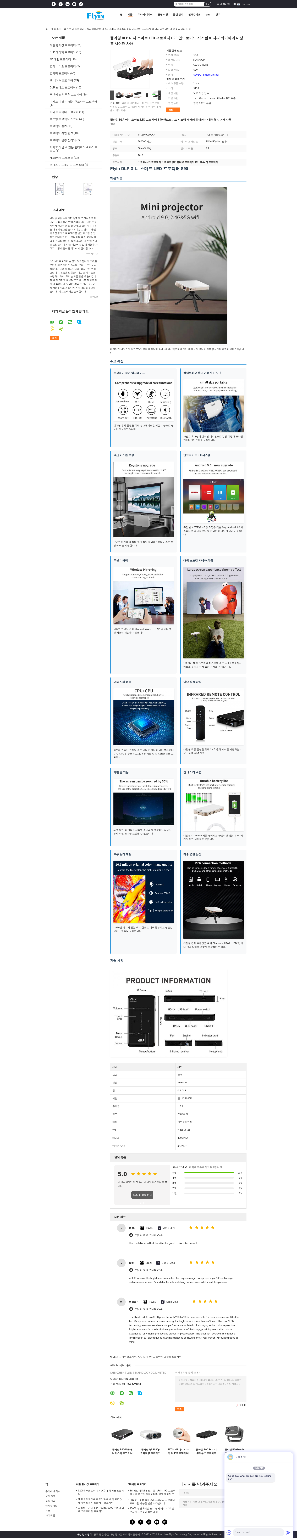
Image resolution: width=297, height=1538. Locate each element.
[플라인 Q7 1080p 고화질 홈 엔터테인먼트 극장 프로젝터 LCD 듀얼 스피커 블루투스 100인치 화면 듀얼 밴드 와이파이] (150, 1434)
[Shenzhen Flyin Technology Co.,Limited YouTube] (74, 4)
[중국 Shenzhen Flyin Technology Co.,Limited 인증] (59, 189)
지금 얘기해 (223, 4)
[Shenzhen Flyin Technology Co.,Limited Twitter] (60, 4)
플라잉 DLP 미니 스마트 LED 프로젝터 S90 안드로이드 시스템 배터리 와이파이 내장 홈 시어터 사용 (135, 107)
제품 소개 (56, 28)
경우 (218, 14)
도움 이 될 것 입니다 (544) (149, 1235)
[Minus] (288, 1457)
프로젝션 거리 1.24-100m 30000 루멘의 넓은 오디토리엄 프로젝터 (101, 1509)
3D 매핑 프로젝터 (60, 59)
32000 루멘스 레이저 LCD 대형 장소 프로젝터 (101, 1492)
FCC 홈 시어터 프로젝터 (150, 1356)
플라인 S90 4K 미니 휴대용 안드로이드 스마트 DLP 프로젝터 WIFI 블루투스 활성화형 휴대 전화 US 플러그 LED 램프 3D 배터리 (206, 1451)
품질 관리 (178, 14)
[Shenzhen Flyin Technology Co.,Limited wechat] (72, 322)
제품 (130, 14)
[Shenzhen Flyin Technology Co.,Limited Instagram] (81, 4)
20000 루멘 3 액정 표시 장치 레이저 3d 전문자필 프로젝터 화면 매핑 (152, 1510)
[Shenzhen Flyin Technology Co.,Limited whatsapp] (63, 322)
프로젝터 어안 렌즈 (61, 133)
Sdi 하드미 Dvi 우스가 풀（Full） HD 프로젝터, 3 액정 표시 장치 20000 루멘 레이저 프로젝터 (152, 1492)
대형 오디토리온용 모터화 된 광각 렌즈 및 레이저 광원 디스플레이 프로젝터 (100, 1501)
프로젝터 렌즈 (58, 126)
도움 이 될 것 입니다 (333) (149, 1270)
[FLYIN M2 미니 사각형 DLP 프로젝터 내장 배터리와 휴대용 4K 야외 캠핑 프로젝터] (178, 1434)
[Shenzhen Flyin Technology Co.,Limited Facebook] (54, 4)
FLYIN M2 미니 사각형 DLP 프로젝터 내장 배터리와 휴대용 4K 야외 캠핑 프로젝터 (178, 1451)
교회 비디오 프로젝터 (63, 66)
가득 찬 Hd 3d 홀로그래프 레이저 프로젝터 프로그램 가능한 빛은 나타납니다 (152, 1501)
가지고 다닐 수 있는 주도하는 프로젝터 (73, 101)
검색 (207, 4)
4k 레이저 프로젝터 (61, 157)
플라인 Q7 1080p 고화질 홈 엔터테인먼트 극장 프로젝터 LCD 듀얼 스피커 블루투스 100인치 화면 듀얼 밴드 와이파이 (150, 1451)
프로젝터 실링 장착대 (63, 140)
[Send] (288, 1532)
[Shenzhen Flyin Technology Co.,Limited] (90, 15)
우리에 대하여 (145, 14)
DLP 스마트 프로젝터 (63, 87)
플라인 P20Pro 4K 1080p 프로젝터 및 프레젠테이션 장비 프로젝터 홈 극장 (234, 1451)
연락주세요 (194, 14)
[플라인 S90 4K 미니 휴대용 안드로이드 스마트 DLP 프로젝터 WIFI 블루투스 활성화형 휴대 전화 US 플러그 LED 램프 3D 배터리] (206, 1434)
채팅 (171, 110)
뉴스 (208, 14)
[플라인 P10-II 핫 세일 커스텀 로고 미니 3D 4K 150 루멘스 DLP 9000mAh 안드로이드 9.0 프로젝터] (122, 1434)
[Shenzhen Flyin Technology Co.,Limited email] (54, 322)
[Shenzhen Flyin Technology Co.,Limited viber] (54, 328)
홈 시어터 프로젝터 (74, 28)
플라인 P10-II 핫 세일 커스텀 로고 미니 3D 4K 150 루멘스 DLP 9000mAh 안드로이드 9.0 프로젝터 (122, 1451)
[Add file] (229, 1532)
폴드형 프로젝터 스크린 (64, 119)
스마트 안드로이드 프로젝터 (67, 164)
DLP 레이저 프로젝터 (63, 52)
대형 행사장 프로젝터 (63, 45)
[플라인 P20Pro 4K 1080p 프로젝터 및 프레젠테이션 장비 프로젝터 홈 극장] (234, 1434)
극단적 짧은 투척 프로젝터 (66, 94)
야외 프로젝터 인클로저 (64, 112)
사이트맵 (50, 1515)
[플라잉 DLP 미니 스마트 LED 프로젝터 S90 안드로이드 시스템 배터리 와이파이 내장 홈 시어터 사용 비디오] (130, 69)
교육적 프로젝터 (60, 73)
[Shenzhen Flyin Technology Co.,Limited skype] (81, 322)
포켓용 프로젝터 (172, 1356)
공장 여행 (163, 14)
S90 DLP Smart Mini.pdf (206, 74)
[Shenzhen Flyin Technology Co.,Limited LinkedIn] (67, 4)
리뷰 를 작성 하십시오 (142, 1196)
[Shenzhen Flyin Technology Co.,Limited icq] (63, 328)
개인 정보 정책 (84, 1534)
